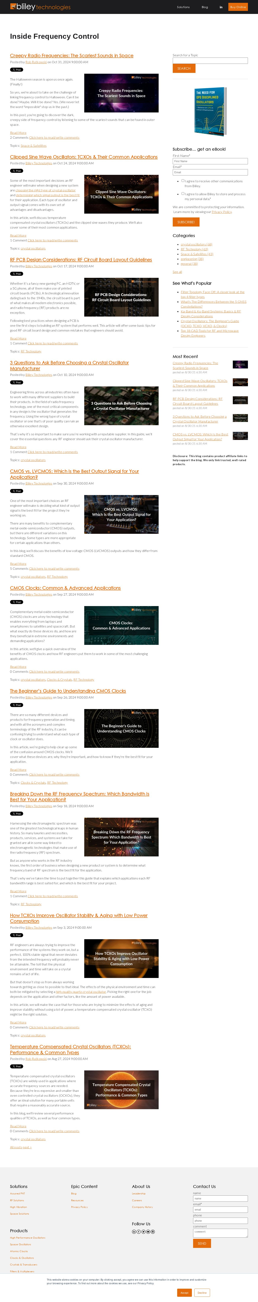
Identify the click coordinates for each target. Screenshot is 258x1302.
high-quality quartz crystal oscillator (81, 992)
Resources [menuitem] (77, 1200)
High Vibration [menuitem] (18, 1207)
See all (177, 272)
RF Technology (31, 351)
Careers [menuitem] (137, 1200)
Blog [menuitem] (205, 7)
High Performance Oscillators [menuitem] (27, 1237)
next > (27, 1147)
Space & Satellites (34, 145)
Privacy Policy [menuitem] (79, 1207)
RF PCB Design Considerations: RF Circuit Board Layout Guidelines (81, 259)
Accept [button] (184, 1292)
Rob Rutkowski (36, 62)
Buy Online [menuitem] (238, 7)
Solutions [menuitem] (183, 7)
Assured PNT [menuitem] (17, 1193)
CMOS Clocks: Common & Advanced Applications (65, 587)
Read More (18, 132)
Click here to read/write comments (54, 137)
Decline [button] (202, 1292)
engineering (192, 259)
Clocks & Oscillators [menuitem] (22, 1258)
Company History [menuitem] (142, 1207)
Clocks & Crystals (59, 679)
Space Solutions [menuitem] (19, 1213)
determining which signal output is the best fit (48, 195)
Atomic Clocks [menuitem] (19, 1251)
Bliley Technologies (38, 163)
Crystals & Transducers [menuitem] (23, 1264)
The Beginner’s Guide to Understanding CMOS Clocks (68, 690)
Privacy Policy (221, 212)
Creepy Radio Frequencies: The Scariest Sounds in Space (71, 55)
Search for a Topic (185, 55)
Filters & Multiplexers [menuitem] (22, 1271)
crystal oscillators (33, 248)
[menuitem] (221, 7)
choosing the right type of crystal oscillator (46, 190)
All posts (16, 1147)
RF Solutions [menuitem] (17, 1200)
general (189, 263)
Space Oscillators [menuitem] (20, 1244)
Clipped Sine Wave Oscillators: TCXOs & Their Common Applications (84, 156)
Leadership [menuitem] (139, 1193)
